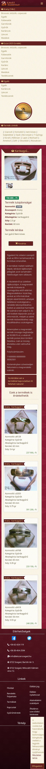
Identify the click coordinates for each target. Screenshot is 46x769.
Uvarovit (8, 132)
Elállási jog (34, 686)
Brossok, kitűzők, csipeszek (14, 13)
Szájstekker (8, 134)
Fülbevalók (6, 20)
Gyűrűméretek (14, 712)
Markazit (33, 137)
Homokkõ (19, 132)
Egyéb (4, 16)
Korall (7, 137)
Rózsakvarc (36, 140)
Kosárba (22, 243)
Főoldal (10, 688)
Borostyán (27, 134)
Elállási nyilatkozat (35, 693)
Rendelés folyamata (11, 695)
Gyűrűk (4, 27)
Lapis (25, 137)
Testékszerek (7, 75)
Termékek (11, 702)
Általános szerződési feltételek (35, 711)
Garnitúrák (6, 23)
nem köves (31, 132)
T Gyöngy (38, 134)
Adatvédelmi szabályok (35, 702)
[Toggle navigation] (42, 3)
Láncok (4, 34)
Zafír (15, 140)
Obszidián (24, 140)
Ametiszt (7, 140)
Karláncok (6, 31)
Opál (18, 134)
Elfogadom (37, 766)
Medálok (5, 38)
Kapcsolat (11, 707)
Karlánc (4, 65)
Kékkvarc (16, 137)
